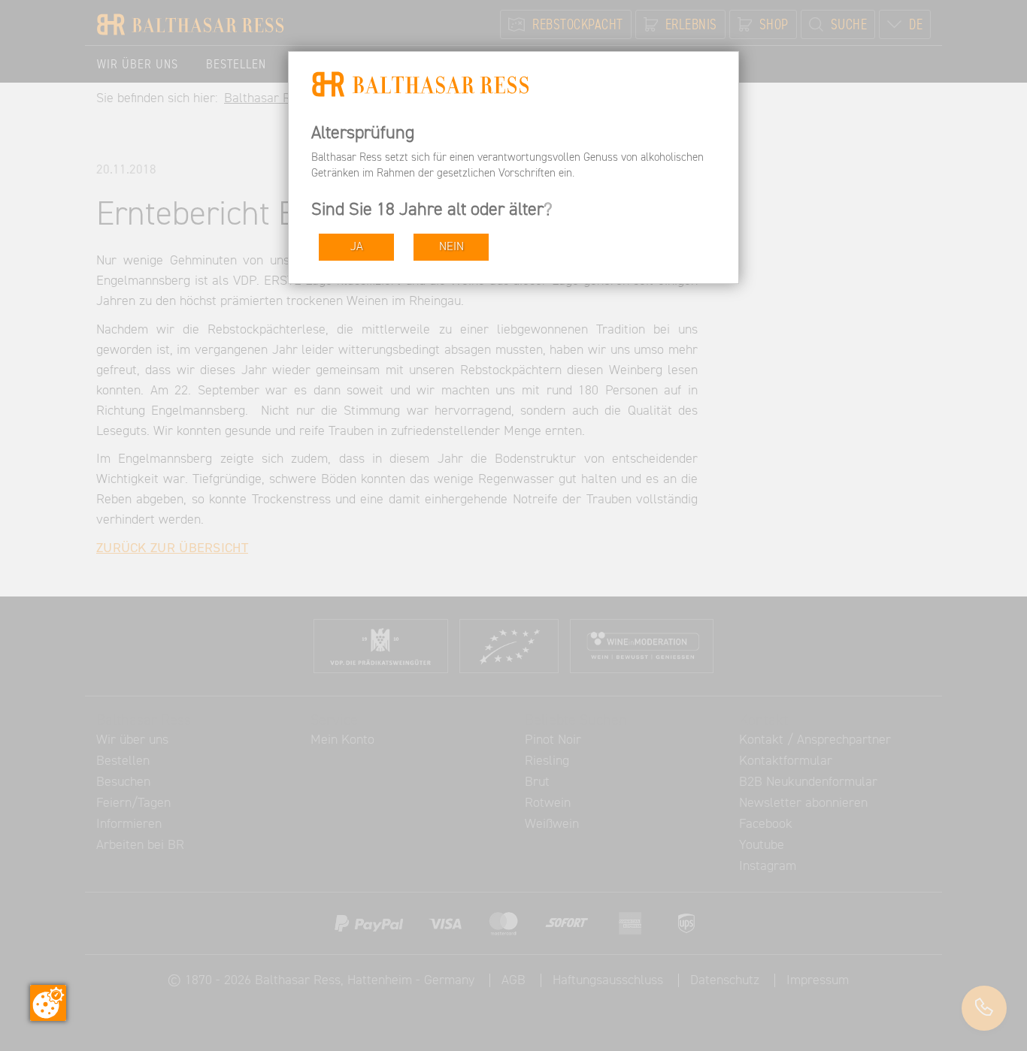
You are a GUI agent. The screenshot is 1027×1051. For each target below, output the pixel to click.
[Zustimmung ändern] (48, 1003)
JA (356, 246)
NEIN (451, 246)
